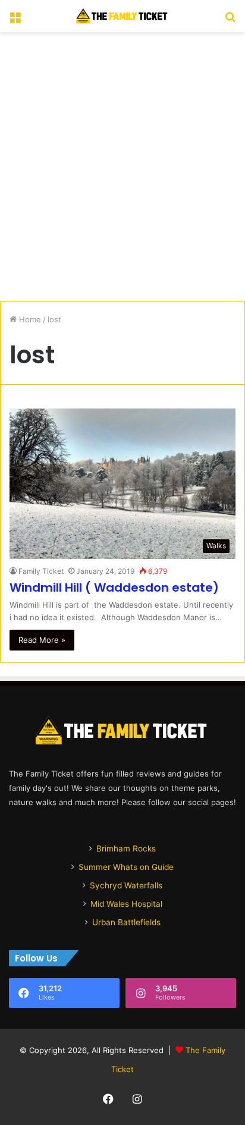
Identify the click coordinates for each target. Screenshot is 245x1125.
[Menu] (15, 20)
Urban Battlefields (126, 922)
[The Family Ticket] (122, 16)
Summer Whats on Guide (126, 867)
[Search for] (230, 20)
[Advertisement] (122, 166)
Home (29, 319)
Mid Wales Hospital (126, 904)
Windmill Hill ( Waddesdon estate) (114, 587)
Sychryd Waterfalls (126, 885)
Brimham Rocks (126, 848)
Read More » (41, 640)
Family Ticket (41, 571)
